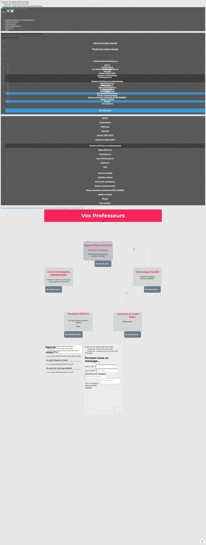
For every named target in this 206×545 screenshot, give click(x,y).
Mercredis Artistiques (107, 93)
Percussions (107, 104)
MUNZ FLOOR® (107, 100)
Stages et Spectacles (107, 75)
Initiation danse (107, 91)
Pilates (107, 102)
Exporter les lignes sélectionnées (15, 2)
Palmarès (105, 127)
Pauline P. (9, 28)
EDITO (107, 65)
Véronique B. (10, 24)
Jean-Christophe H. (13, 26)
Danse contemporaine (107, 95)
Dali (6, 30)
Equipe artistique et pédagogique (19, 20)
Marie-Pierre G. (11, 22)
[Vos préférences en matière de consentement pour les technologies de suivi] (202, 541)
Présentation (107, 67)
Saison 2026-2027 (107, 73)
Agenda (107, 71)
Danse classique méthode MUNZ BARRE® (107, 97)
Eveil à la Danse (107, 89)
